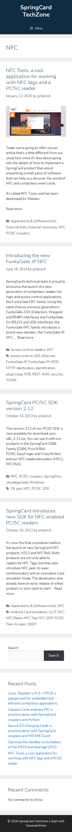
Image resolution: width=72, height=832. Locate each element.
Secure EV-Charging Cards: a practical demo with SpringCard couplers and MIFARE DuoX (32, 730)
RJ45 (45, 374)
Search (13, 648)
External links (16, 227)
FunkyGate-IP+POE (43, 362)
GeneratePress (36, 826)
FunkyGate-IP (16, 362)
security (57, 374)
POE (27, 374)
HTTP (10, 368)
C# (13, 488)
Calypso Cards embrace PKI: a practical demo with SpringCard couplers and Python (32, 714)
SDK (46, 488)
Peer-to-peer (16, 624)
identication (25, 368)
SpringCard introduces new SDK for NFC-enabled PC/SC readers (35, 516)
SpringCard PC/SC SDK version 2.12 (32, 405)
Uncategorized (17, 482)
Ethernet (48, 356)
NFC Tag (30, 618)
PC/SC (36, 488)
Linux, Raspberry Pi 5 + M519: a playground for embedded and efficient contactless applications (32, 698)
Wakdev (33, 198)
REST (36, 374)
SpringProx (53, 476)
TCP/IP (11, 380)
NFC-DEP (45, 618)
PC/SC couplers (18, 233)
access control (21, 356)
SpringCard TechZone (36, 11)
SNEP (32, 624)
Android (17, 612)
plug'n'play (14, 374)
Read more (14, 209)
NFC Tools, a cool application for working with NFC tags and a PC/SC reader (31, 79)
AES (37, 356)
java (19, 488)
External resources (42, 227)
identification (45, 368)
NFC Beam (14, 618)
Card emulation (35, 612)
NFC (61, 227)
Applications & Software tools (33, 221)
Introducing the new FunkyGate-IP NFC (28, 258)
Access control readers (28, 349)
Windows (36, 482)
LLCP (52, 612)
